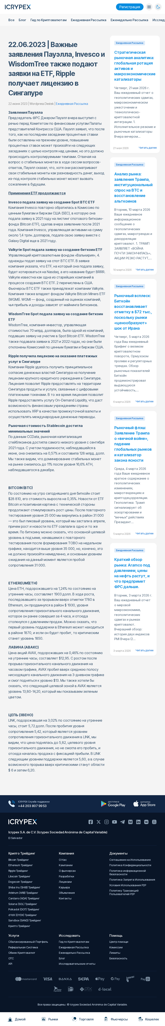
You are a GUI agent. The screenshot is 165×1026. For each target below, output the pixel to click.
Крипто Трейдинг (19, 926)
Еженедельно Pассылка (129, 20)
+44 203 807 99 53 (32, 805)
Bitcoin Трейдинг (18, 859)
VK (146, 822)
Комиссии (116, 947)
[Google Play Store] (113, 804)
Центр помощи (118, 941)
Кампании (66, 865)
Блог (22, 20)
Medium (130, 822)
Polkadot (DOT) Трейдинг (24, 909)
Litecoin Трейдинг (19, 876)
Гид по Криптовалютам (49, 20)
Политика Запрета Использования (132, 879)
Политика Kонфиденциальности (130, 865)
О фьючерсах (67, 870)
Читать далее (148, 147)
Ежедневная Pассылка (88, 20)
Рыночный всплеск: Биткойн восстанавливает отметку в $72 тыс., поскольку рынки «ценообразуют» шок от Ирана (133, 311)
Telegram (122, 822)
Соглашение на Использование (130, 859)
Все (11, 20)
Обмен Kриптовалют (21, 952)
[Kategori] (149, 6)
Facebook (90, 822)
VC (154, 822)
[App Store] (144, 804)
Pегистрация (129, 7)
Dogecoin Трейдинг (20, 881)
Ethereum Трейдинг (20, 865)
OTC (11, 958)
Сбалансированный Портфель (28, 941)
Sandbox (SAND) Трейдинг (24, 920)
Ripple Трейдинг (18, 870)
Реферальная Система (23, 947)
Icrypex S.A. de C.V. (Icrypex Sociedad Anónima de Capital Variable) (57, 832)
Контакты (65, 898)
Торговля (86, 1019)
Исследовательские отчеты (77, 963)
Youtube (114, 822)
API (10, 963)
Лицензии (65, 881)
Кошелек (152, 1019)
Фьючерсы (119, 1019)
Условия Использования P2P (127, 885)
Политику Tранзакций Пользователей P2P (124, 892)
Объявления (67, 892)
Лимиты (114, 952)
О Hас (63, 859)
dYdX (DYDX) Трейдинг (22, 915)
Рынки (53, 1019)
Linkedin (138, 822)
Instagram (106, 822)
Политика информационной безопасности (127, 872)
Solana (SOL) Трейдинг (22, 904)
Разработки (66, 876)
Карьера (64, 887)
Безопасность (118, 958)
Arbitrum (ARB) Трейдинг (23, 892)
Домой (20, 1019)
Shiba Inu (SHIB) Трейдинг (24, 887)
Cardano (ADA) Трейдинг (24, 898)
